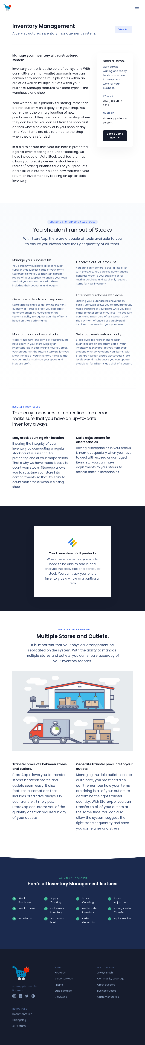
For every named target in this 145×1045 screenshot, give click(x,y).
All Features (19, 1026)
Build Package (63, 991)
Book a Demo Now (115, 135)
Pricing (59, 985)
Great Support (106, 985)
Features (60, 972)
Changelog (19, 1020)
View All (123, 29)
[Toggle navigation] (137, 7)
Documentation (22, 1014)
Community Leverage (110, 978)
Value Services (64, 978)
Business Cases (106, 991)
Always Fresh (105, 972)
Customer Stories (108, 997)
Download (61, 997)
